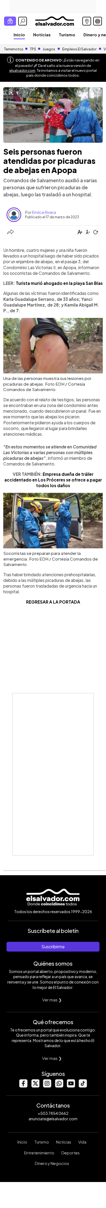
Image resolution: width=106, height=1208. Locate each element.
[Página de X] (35, 1086)
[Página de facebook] (23, 1086)
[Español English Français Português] (97, 21)
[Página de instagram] (47, 1086)
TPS (33, 49)
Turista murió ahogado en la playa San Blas (59, 283)
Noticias (42, 34)
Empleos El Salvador (79, 49)
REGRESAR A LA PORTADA (53, 601)
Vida (82, 1141)
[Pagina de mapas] (86, 21)
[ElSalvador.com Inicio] (54, 20)
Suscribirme (53, 946)
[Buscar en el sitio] (22, 21)
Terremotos (13, 49)
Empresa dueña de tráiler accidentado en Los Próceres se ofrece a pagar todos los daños (53, 479)
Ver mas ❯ (52, 999)
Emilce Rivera (44, 212)
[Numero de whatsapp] (59, 1086)
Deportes (70, 1152)
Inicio (19, 34)
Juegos (49, 49)
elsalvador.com (22, 70)
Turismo (67, 34)
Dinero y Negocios (52, 1163)
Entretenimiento (39, 1152)
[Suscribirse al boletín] (10, 21)
